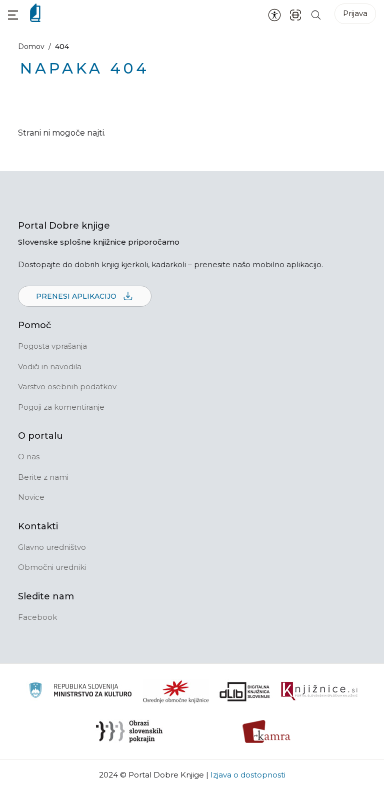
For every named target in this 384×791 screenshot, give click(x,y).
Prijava (355, 13)
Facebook (37, 617)
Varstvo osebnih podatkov (67, 386)
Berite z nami (43, 477)
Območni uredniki (52, 567)
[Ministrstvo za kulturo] (80, 691)
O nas (29, 456)
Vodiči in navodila (50, 366)
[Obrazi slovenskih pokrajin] (129, 731)
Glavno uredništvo (52, 547)
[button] (13, 15)
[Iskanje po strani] (316, 14)
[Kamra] (266, 731)
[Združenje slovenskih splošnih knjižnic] (319, 691)
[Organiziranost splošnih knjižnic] (176, 691)
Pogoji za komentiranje (61, 407)
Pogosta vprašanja (52, 346)
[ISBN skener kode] (296, 14)
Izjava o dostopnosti (248, 774)
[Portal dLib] (245, 691)
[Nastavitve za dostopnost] (275, 15)
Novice (31, 497)
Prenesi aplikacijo (77, 296)
